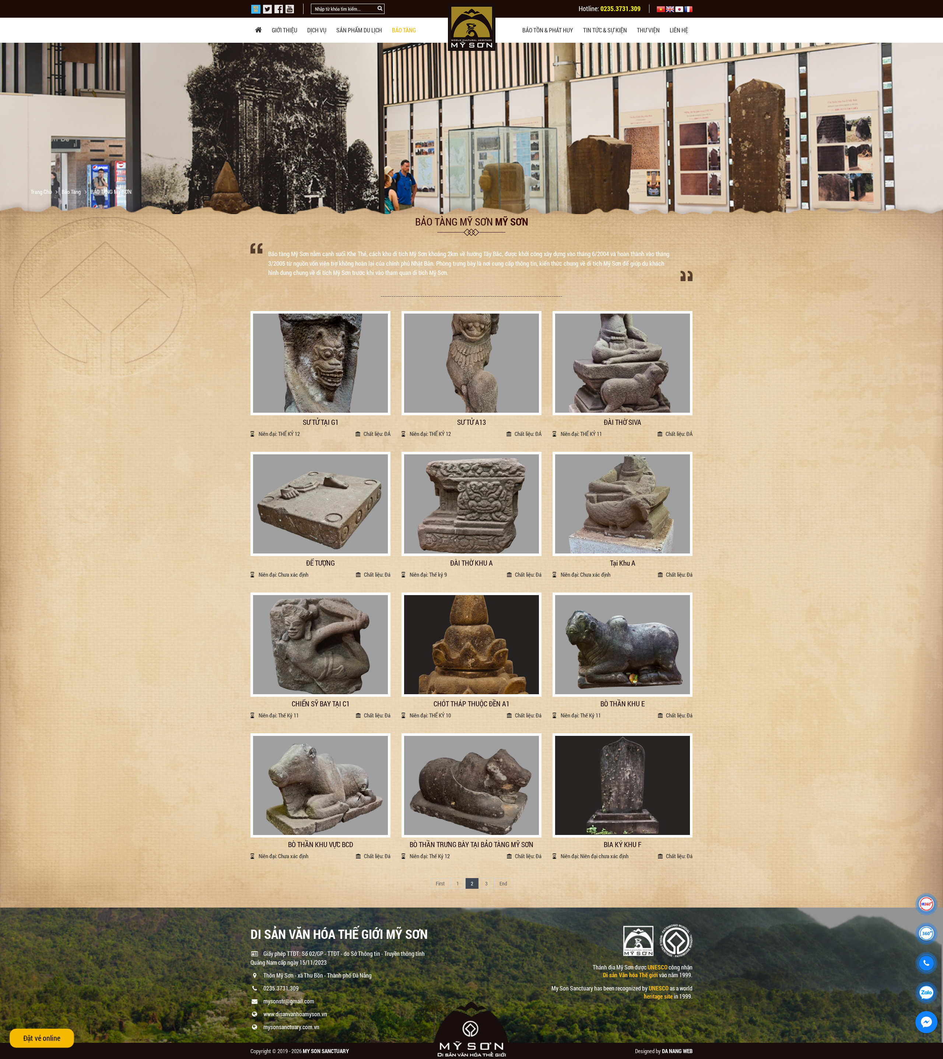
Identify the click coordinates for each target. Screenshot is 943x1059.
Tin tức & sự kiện (605, 30)
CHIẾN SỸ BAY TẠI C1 (321, 704)
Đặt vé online (42, 1038)
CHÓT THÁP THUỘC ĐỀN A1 (471, 704)
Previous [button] (6, 128)
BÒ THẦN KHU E (622, 704)
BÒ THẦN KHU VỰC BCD (320, 845)
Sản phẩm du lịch (359, 30)
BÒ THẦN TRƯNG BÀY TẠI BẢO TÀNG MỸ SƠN (471, 845)
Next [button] (936, 128)
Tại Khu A (622, 563)
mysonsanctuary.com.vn (291, 1027)
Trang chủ (42, 191)
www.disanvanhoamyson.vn (295, 1014)
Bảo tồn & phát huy (547, 30)
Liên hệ (679, 30)
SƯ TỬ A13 (471, 422)
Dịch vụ (316, 30)
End (503, 883)
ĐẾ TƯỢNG (320, 563)
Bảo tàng (404, 30)
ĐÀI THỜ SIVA (622, 422)
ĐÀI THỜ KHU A (471, 563)
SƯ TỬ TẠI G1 (321, 422)
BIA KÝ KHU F (622, 845)
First (440, 883)
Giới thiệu (284, 30)
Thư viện (648, 30)
